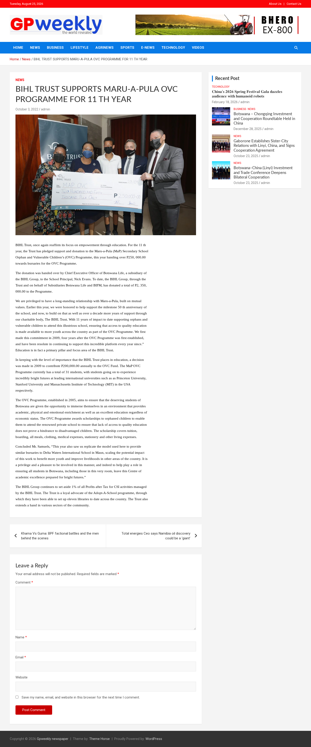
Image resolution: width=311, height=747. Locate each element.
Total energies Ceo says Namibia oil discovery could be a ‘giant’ (156, 535)
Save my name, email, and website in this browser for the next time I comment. (81, 697)
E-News (148, 48)
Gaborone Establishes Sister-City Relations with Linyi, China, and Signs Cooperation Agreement (264, 145)
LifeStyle (80, 48)
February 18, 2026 (225, 102)
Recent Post (227, 78)
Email (20, 657)
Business (55, 48)
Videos (198, 48)
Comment (24, 582)
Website (21, 677)
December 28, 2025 (248, 129)
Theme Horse (99, 739)
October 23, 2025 (246, 156)
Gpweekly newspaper (52, 739)
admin (45, 109)
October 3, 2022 (26, 109)
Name (21, 637)
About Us (275, 3)
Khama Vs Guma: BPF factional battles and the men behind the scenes (60, 535)
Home (18, 48)
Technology (173, 48)
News (35, 48)
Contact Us (294, 3)
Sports (127, 48)
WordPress (153, 739)
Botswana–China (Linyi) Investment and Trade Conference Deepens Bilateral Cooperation (263, 172)
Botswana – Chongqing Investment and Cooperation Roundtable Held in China (264, 118)
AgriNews (104, 48)
